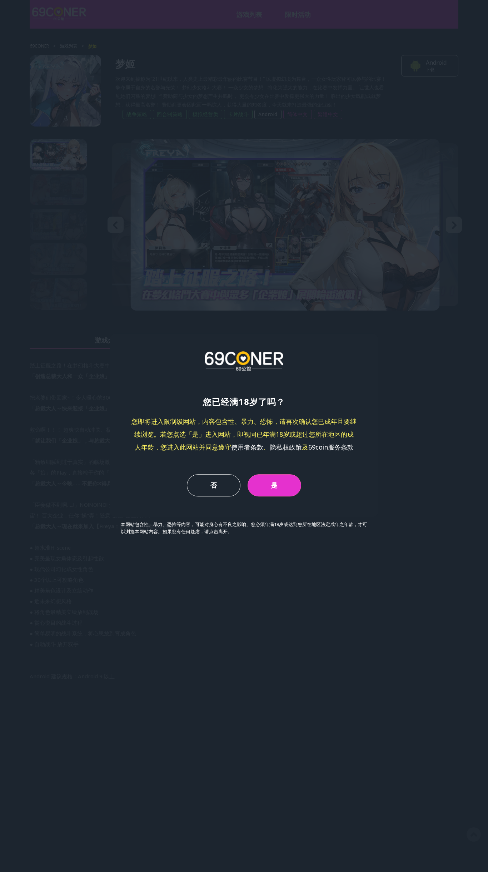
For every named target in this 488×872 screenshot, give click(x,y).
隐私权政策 (286, 447)
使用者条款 (247, 447)
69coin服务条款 (331, 447)
